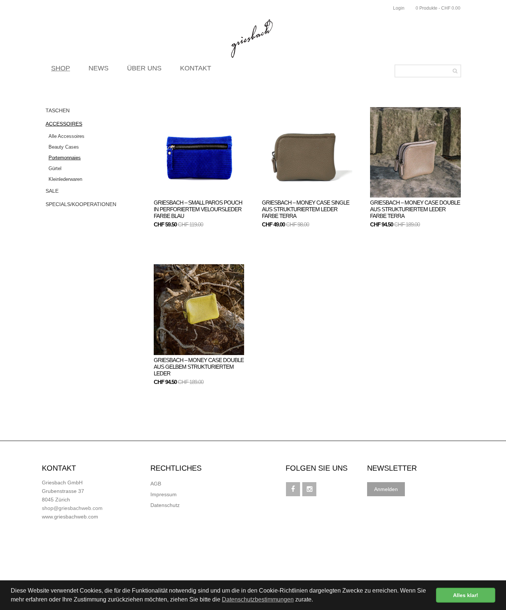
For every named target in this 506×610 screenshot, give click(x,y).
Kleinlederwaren (65, 179)
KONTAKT (195, 68)
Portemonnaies (65, 157)
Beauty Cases (64, 147)
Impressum (163, 494)
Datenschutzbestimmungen (258, 599)
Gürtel (55, 168)
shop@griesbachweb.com (72, 508)
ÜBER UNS (144, 68)
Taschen (58, 110)
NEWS (99, 68)
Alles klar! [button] (465, 595)
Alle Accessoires (66, 136)
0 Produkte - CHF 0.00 (438, 8)
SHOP (60, 68)
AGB (155, 484)
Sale (52, 191)
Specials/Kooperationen (81, 204)
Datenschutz (165, 505)
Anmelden (386, 489)
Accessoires (64, 124)
